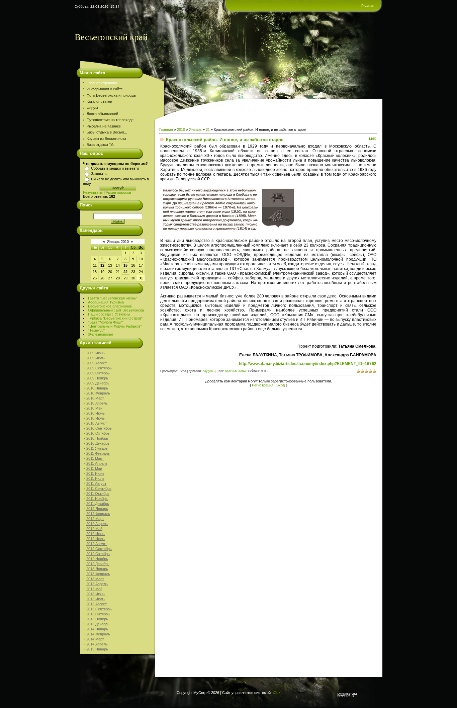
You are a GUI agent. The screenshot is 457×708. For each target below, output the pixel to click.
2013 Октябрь (98, 614)
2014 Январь (97, 629)
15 (125, 265)
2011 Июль (95, 478)
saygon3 (208, 371)
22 (125, 272)
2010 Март (95, 398)
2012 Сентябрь (99, 549)
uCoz (276, 693)
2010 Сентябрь (99, 428)
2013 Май (94, 589)
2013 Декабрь (97, 624)
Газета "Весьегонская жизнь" (112, 298)
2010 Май (94, 408)
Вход (280, 385)
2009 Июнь (95, 353)
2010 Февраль (98, 393)
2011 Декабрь (97, 504)
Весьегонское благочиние (110, 306)
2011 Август (96, 483)
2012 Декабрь (97, 564)
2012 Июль (95, 539)
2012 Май (94, 529)
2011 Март (95, 458)
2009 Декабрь (97, 383)
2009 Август (96, 363)
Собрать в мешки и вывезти (115, 168)
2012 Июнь (95, 534)
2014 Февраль (98, 634)
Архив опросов (118, 192)
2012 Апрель (97, 524)
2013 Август (96, 604)
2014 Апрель (97, 644)
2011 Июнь (95, 473)
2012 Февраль (98, 514)
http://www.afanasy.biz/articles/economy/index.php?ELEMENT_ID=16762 (307, 363)
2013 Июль (95, 599)
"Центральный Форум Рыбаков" (115, 326)
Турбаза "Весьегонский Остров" (115, 318)
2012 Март (95, 519)
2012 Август (96, 544)
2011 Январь (97, 448)
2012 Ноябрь (97, 559)
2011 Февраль (98, 453)
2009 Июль (95, 358)
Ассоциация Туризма (106, 302)
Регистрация (262, 385)
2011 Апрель (96, 463)
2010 (181, 129)
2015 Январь (97, 649)
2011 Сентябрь (98, 488)
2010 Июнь (95, 413)
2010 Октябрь (98, 433)
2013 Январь (97, 569)
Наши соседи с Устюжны (109, 314)
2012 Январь (97, 509)
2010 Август (96, 423)
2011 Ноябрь (97, 499)
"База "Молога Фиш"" (105, 322)
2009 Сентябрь (99, 368)
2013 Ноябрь (97, 619)
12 (102, 265)
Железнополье (100, 334)
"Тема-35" (96, 330)
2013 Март (95, 579)
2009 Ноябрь (97, 378)
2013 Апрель (97, 584)
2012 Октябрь (98, 554)
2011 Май (94, 468)
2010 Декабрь (97, 443)
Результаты (93, 192)
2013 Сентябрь (99, 609)
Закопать (99, 174)
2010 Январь (97, 388)
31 (141, 278)
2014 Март (95, 639)
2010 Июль (95, 418)
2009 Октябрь (98, 373)
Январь (195, 129)
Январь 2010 (118, 242)
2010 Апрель (97, 403)
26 (102, 278)
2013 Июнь (95, 594)
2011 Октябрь (97, 494)
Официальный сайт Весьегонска (116, 310)
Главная (367, 5)
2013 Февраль (98, 574)
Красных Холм (235, 371)
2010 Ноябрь (97, 438)
